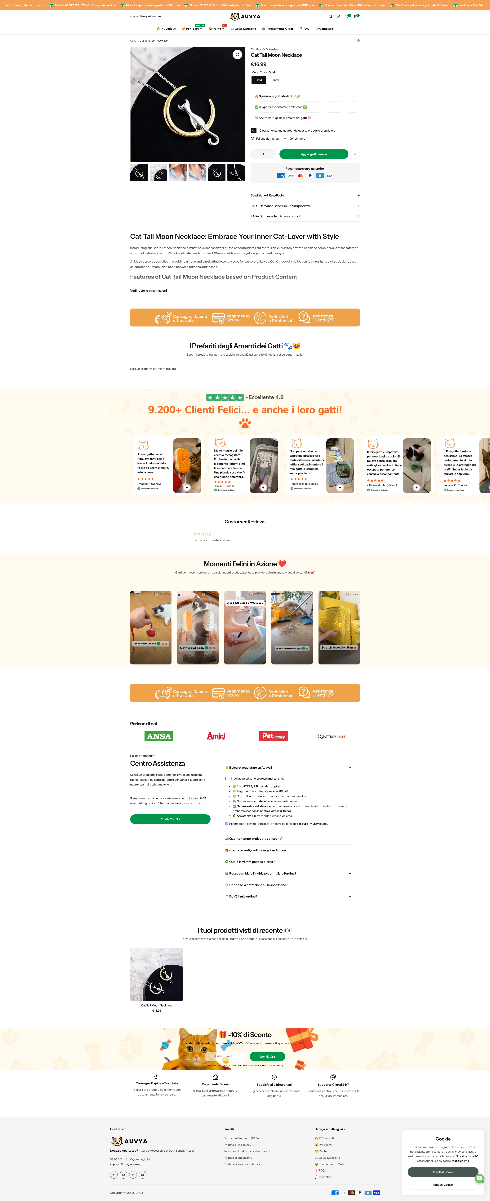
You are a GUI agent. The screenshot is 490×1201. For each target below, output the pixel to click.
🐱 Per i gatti (323, 1145)
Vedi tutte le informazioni (148, 290)
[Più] (187, 487)
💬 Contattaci (324, 1177)
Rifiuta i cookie (443, 1184)
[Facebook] (114, 1175)
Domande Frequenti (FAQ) (241, 1138)
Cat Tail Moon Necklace (156, 1005)
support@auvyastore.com (127, 1164)
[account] (339, 16)
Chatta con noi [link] (170, 819)
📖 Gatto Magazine (327, 1157)
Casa (133, 40)
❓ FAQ (320, 1170)
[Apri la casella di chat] (479, 1178)
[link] (159, 736)
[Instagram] (123, 1175)
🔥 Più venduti (324, 1138)
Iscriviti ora (267, 1056)
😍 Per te (321, 1151)
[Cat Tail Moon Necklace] (156, 974)
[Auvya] (245, 16)
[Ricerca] (330, 16)
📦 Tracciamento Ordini (330, 1164)
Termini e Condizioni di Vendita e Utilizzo (251, 1151)
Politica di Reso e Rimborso (242, 1164)
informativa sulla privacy (270, 1065)
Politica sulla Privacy (237, 1145)
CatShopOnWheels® (265, 49)
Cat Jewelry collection (291, 261)
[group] (187, 104)
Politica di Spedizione (238, 1157)
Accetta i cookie (443, 1172)
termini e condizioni (244, 1065)
